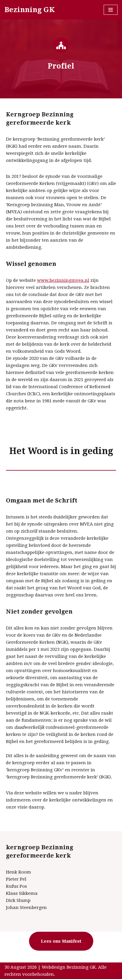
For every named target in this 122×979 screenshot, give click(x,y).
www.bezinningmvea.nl (63, 280)
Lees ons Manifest (61, 941)
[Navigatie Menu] (111, 10)
